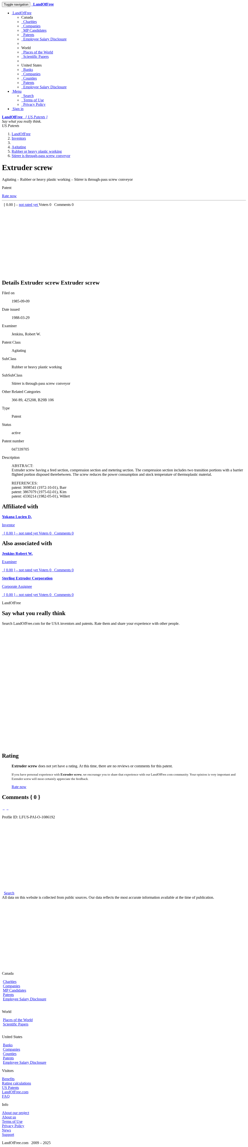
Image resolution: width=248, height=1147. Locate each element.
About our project (15, 1113)
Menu (17, 91)
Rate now (9, 196)
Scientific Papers (35, 56)
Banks (27, 70)
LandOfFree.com (15, 1092)
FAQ (6, 1096)
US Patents (10, 1088)
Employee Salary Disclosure (44, 39)
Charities (29, 22)
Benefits (8, 1079)
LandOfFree (21, 13)
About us (9, 1117)
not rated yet (29, 205)
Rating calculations (16, 1083)
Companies (30, 26)
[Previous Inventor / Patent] (4, 808)
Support (8, 1134)
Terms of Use (32, 100)
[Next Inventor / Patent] (7, 808)
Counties (29, 78)
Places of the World (37, 52)
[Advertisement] (124, 241)
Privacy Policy (33, 104)
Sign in (17, 109)
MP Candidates (33, 30)
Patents (27, 35)
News (6, 1130)
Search (27, 96)
